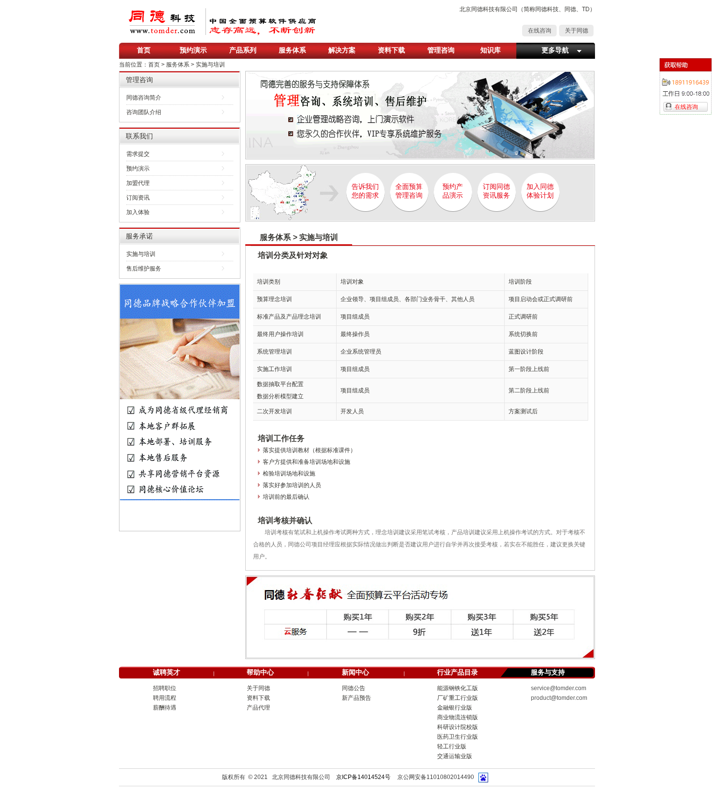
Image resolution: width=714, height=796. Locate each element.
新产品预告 (356, 697)
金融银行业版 (454, 707)
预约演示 (193, 50)
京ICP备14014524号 (363, 777)
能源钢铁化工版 (457, 688)
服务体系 (292, 50)
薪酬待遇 (164, 707)
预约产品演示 (452, 191)
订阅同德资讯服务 (496, 191)
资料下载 (391, 50)
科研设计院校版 (457, 727)
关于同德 (576, 30)
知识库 (490, 50)
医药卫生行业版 (457, 736)
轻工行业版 (451, 746)
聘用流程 (164, 697)
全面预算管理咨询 (409, 191)
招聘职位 (164, 688)
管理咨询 (441, 50)
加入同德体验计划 (540, 191)
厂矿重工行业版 (457, 697)
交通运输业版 (454, 756)
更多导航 (555, 50)
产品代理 (258, 707)
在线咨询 (539, 30)
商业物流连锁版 (457, 717)
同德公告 (353, 688)
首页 (144, 50)
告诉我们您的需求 (365, 191)
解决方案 (342, 50)
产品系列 (242, 50)
